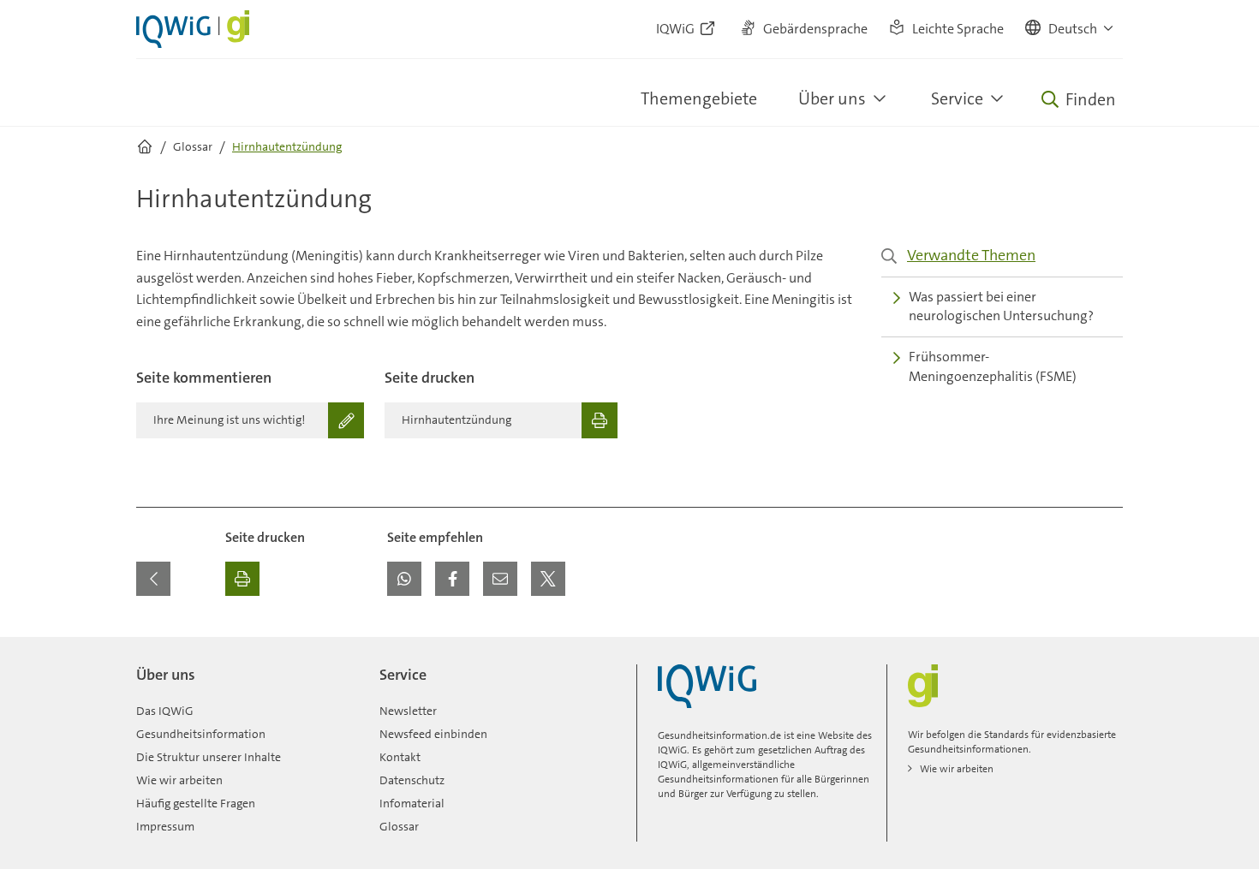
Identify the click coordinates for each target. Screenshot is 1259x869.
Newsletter (408, 710)
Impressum (165, 826)
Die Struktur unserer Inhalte (208, 757)
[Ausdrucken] (242, 579)
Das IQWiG (165, 710)
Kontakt (400, 757)
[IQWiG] (707, 686)
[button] (1070, 29)
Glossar (399, 826)
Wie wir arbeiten (179, 780)
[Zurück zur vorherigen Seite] (153, 579)
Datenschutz (412, 780)
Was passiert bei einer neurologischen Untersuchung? (1001, 306)
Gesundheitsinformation (201, 733)
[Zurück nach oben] (1106, 647)
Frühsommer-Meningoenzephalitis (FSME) (993, 366)
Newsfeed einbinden (433, 733)
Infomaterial (412, 803)
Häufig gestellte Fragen (195, 803)
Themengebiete (699, 98)
